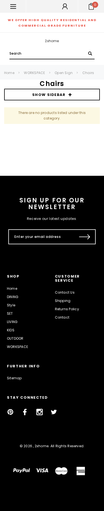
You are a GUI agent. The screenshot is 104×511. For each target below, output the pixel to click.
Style (11, 305)
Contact (62, 317)
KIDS (10, 330)
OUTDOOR (15, 338)
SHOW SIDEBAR (49, 94)
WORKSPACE (34, 72)
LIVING (12, 321)
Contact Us (65, 292)
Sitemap (14, 378)
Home (9, 72)
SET (10, 313)
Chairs (88, 72)
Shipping (63, 300)
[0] (91, 6)
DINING (12, 296)
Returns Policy (67, 309)
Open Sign (64, 72)
